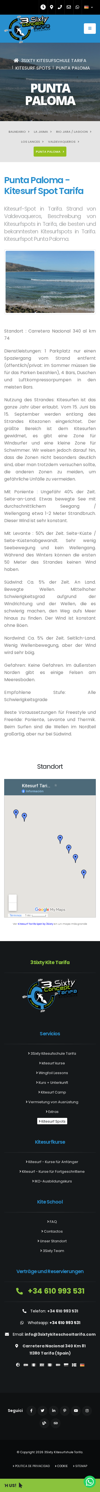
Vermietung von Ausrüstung (53, 1102)
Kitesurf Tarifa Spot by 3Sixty (35, 924)
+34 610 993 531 (55, 1291)
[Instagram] (87, 1411)
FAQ (53, 1221)
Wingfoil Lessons (53, 1073)
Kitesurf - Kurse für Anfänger (53, 1161)
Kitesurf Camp (53, 1092)
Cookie (62, 1466)
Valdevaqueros (62, 141)
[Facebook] (31, 1411)
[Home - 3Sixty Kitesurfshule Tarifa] (27, 30)
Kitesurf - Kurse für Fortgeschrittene (53, 1171)
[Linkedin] (54, 1411)
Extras (53, 1111)
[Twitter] (43, 1411)
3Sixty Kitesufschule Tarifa (53, 1053)
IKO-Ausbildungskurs (53, 1181)
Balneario (18, 131)
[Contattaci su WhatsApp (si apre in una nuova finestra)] (90, 1482)
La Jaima (41, 131)
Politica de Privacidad (32, 1466)
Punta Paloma (48, 151)
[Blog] (44, 1423)
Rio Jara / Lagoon (72, 131)
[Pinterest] (65, 1411)
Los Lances (31, 141)
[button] (89, 7)
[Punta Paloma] (50, 281)
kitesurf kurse (53, 1063)
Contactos (53, 1231)
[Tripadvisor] (56, 1423)
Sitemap (80, 1466)
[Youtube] (76, 1411)
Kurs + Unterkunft (53, 1082)
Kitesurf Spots (53, 1121)
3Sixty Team (53, 1250)
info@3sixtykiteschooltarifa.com (60, 1334)
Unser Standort (53, 1241)
